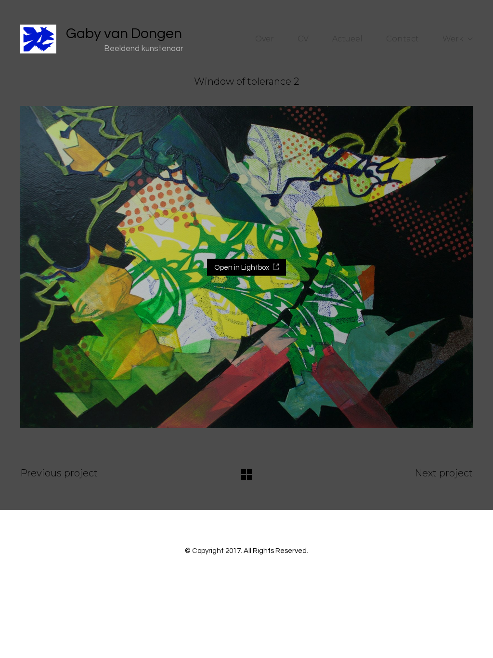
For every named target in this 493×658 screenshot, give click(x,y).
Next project (444, 473)
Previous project (59, 473)
